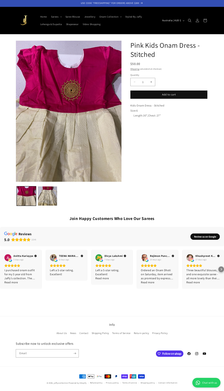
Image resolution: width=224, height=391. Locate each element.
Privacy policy (112, 383)
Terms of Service (121, 333)
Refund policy (96, 383)
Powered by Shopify (78, 383)
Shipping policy (148, 383)
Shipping (134, 69)
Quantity (134, 74)
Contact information (167, 383)
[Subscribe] (75, 353)
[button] (56, 16)
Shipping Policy (100, 333)
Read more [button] (11, 282)
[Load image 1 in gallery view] (26, 196)
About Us (62, 333)
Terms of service (129, 383)
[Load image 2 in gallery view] (47, 196)
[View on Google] (7, 257)
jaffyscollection (61, 383)
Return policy (141, 333)
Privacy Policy (159, 333)
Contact (83, 333)
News (73, 333)
